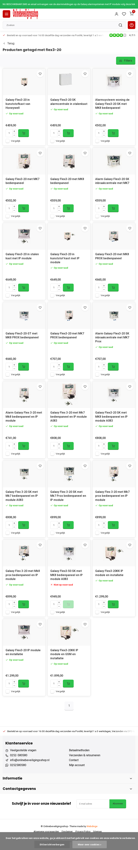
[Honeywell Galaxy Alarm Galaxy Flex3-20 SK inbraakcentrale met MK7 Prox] (114, 315)
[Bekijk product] (23, 133)
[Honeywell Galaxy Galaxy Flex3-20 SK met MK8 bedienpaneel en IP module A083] (114, 394)
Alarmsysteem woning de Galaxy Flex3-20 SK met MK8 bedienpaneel (112, 104)
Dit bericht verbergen (52, 844)
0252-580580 (18, 755)
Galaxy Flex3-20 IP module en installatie (23, 652)
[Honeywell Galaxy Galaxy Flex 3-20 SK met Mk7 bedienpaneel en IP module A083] (24, 473)
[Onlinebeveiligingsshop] (25, 14)
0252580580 (18, 765)
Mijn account (77, 765)
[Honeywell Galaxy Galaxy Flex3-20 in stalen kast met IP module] (24, 236)
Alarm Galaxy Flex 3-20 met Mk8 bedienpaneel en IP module (24, 416)
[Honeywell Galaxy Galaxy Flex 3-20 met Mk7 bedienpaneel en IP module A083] (69, 394)
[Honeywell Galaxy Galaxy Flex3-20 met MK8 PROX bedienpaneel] (114, 236)
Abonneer (118, 803)
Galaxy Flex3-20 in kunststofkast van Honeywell (18, 104)
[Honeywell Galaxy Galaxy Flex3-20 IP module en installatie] (24, 632)
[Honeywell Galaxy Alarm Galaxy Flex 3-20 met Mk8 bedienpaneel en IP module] (24, 394)
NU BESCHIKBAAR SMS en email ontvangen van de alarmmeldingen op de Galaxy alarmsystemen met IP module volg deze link (69, 4)
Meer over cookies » (89, 844)
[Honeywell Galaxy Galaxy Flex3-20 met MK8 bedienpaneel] (69, 161)
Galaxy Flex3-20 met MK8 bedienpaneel (67, 181)
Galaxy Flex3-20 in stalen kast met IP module (22, 256)
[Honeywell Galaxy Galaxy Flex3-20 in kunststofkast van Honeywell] (24, 81)
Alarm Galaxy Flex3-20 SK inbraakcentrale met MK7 (112, 181)
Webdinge (92, 826)
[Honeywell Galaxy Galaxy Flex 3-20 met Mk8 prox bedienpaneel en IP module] (24, 553)
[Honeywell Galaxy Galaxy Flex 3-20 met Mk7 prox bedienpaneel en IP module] (114, 473)
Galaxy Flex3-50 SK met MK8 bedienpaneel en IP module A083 (66, 575)
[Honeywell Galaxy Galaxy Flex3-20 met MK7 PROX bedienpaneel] (69, 315)
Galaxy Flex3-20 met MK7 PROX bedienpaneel (67, 335)
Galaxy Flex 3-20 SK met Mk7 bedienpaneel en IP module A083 (22, 496)
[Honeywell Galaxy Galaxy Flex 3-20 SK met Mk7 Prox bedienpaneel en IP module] (69, 473)
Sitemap (97, 831)
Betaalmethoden (79, 750)
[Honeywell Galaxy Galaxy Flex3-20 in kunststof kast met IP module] (69, 236)
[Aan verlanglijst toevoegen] (40, 73)
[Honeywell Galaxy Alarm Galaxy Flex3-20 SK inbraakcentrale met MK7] (114, 161)
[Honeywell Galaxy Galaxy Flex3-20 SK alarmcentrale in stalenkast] (69, 81)
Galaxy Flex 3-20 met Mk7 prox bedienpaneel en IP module (112, 496)
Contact (74, 760)
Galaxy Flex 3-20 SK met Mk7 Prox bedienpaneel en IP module (68, 496)
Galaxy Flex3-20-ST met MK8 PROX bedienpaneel (22, 335)
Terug (10, 43)
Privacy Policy (82, 831)
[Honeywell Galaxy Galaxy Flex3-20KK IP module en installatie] (114, 553)
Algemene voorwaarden (46, 831)
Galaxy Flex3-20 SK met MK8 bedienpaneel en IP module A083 (111, 416)
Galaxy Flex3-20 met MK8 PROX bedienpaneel (112, 256)
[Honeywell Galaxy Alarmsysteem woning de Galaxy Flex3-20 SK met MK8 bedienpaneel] (114, 81)
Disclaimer (67, 831)
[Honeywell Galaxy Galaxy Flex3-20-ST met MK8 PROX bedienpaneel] (24, 315)
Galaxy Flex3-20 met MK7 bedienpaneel (22, 181)
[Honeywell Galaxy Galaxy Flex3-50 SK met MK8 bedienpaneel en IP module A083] (69, 553)
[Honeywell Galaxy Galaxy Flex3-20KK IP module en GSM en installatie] (69, 632)
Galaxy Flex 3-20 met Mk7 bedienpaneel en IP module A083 (68, 416)
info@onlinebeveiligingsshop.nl (29, 760)
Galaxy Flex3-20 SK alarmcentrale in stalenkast (68, 101)
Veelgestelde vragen (23, 750)
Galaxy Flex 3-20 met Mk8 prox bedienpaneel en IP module (23, 575)
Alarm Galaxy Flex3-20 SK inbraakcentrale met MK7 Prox (112, 337)
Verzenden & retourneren (84, 755)
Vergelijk (15, 140)
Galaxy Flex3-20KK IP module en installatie (109, 573)
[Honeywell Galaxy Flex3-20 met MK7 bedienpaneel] (24, 161)
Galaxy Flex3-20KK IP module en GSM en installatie (64, 654)
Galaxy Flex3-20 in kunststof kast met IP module (64, 258)
